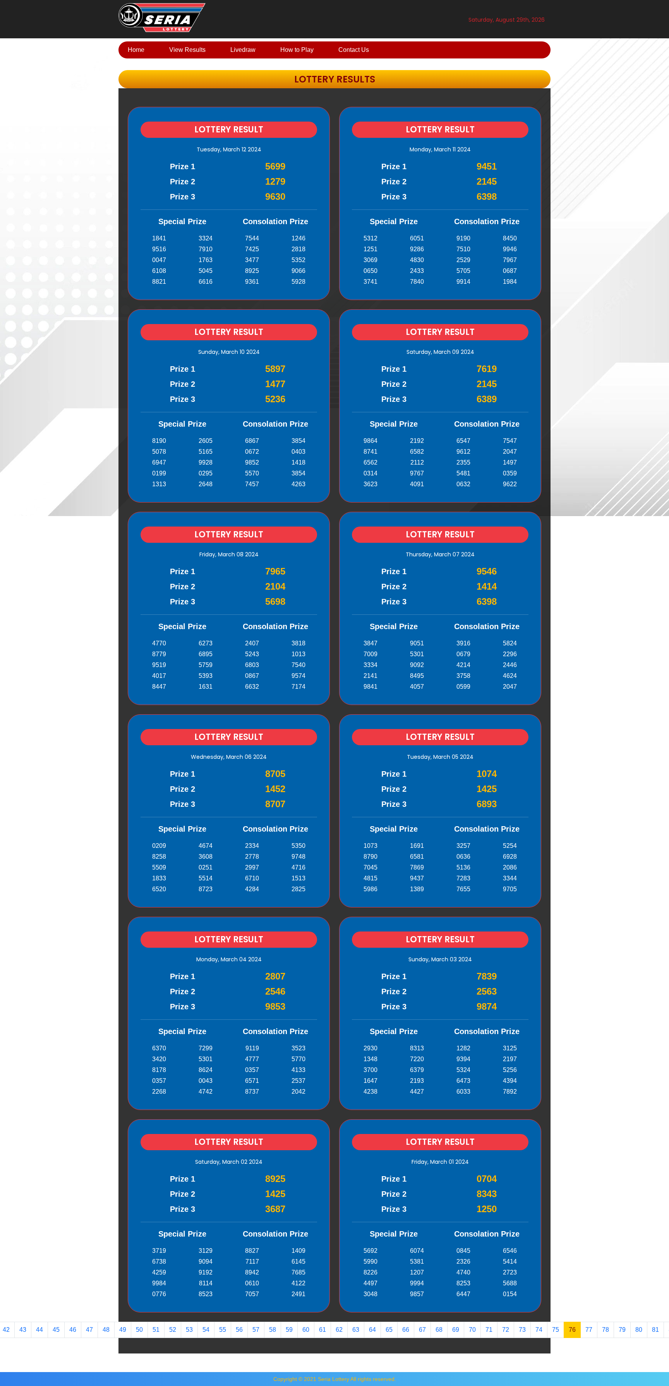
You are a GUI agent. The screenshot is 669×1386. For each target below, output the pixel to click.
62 (339, 1329)
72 (505, 1329)
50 (139, 1329)
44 (39, 1329)
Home (136, 49)
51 (156, 1329)
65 (389, 1329)
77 (588, 1329)
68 (439, 1329)
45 (56, 1329)
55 (222, 1329)
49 (122, 1329)
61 (322, 1329)
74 (538, 1329)
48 (106, 1329)
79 (622, 1329)
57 (255, 1329)
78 (605, 1329)
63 (355, 1329)
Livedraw (243, 49)
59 (289, 1329)
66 (405, 1329)
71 (488, 1329)
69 (455, 1329)
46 (72, 1329)
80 (638, 1329)
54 (205, 1329)
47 (89, 1329)
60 (305, 1329)
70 (472, 1329)
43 (22, 1329)
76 (572, 1329)
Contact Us (353, 49)
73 (522, 1329)
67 (422, 1329)
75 (555, 1329)
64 (372, 1329)
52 (172, 1329)
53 (189, 1329)
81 (655, 1329)
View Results (187, 49)
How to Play (297, 49)
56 (239, 1329)
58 (272, 1329)
